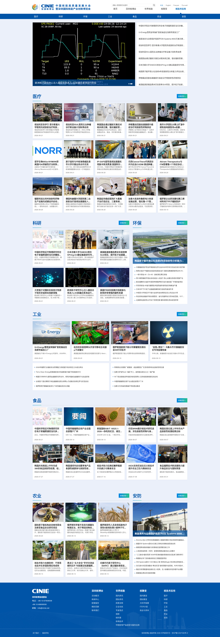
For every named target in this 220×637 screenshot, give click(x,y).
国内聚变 (143, 596)
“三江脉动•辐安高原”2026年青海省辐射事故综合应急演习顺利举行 (159, 555)
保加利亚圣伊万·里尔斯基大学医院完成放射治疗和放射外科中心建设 (162, 45)
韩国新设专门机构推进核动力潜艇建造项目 (151, 558)
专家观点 (119, 610)
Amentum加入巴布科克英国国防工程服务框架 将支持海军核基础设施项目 (161, 540)
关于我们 (36, 633)
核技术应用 (181, 9)
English (168, 5)
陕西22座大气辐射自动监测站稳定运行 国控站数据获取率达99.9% (159, 271)
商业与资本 (144, 610)
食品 (135, 17)
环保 (85, 17)
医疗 (36, 17)
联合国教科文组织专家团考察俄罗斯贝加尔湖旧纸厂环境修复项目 (159, 282)
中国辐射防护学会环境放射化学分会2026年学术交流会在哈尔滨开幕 (160, 267)
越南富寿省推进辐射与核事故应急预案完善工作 (153, 547)
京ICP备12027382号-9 (180, 633)
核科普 (118, 618)
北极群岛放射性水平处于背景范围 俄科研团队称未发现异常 (157, 300)
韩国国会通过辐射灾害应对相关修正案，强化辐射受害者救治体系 (162, 59)
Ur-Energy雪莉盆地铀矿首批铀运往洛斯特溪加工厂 (159, 32)
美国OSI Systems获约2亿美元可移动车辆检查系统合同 (155, 544)
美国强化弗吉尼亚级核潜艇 (145, 573)
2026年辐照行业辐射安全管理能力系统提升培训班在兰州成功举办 (59, 367)
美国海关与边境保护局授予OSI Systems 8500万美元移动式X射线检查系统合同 (162, 39)
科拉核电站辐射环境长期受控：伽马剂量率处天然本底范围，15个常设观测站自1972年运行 (161, 296)
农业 (159, 17)
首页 (115, 9)
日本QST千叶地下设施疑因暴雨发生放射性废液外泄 (154, 289)
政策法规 (119, 603)
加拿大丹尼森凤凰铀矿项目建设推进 (127, 386)
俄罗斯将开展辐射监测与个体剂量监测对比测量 (53, 386)
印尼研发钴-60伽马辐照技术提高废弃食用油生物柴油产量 (156, 286)
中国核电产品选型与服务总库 (128, 625)
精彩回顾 (95, 607)
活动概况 (95, 596)
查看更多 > (182, 96)
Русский (184, 5)
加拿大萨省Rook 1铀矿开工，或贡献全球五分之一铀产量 (134, 372)
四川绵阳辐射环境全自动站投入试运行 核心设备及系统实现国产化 (159, 278)
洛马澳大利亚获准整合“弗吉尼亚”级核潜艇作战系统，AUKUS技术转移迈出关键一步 (161, 566)
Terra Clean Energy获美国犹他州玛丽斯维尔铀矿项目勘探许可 (58, 372)
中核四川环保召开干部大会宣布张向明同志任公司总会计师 (157, 293)
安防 (184, 17)
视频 (117, 614)
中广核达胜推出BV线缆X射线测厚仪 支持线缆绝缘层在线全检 (136, 377)
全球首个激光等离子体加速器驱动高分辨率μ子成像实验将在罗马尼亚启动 (62, 381)
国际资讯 (119, 599)
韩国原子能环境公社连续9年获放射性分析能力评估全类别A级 (162, 72)
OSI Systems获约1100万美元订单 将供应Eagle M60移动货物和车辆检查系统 (161, 562)
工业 (110, 17)
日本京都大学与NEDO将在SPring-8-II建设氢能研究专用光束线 (162, 65)
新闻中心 (95, 599)
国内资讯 (119, 596)
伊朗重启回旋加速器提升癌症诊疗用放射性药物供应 (160, 78)
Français (176, 5)
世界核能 (148, 9)
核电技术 (119, 621)
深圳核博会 (131, 9)
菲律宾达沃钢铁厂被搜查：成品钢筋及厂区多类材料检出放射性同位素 (139, 367)
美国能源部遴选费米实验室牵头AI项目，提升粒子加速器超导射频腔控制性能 (162, 85)
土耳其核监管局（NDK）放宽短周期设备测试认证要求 (155, 551)
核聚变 (164, 9)
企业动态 (119, 607)
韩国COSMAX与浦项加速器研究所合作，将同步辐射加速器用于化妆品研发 (62, 377)
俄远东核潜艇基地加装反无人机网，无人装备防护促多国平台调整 (159, 569)
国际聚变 (143, 599)
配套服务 (95, 603)
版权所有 (45, 633)
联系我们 (95, 610)
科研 (61, 17)
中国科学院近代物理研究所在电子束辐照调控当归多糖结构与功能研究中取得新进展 (162, 26)
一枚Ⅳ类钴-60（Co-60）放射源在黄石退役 (151, 275)
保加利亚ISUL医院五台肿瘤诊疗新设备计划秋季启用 (160, 52)
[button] (130, 83)
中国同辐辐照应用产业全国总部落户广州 (128, 381)
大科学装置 (144, 603)
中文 (161, 5)
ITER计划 (144, 607)
